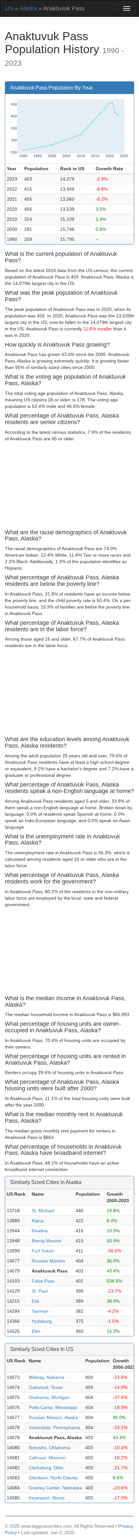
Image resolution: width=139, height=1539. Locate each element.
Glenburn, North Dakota (53, 1477)
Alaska (28, 8)
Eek (35, 1301)
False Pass (43, 1281)
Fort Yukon (43, 1250)
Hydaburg (42, 1321)
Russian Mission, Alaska (53, 1417)
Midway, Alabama (46, 1377)
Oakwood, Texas (46, 1387)
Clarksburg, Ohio (46, 1467)
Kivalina (40, 1230)
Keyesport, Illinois (47, 1497)
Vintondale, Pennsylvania (54, 1427)
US (9, 8)
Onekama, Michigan (49, 1397)
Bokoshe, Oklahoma (49, 1447)
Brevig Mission (46, 1240)
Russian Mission (48, 1260)
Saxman (40, 1311)
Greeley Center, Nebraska (55, 1487)
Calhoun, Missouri (47, 1457)
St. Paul (40, 1291)
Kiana (37, 1220)
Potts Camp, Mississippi (53, 1407)
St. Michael (43, 1210)
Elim (36, 1331)
